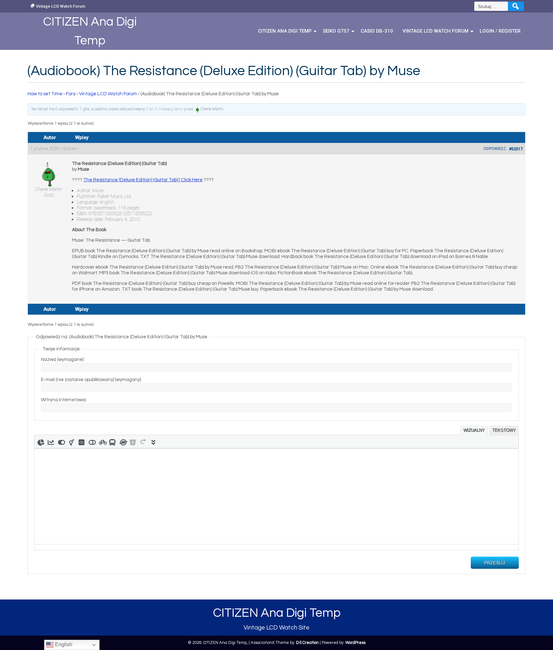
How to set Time (45, 93)
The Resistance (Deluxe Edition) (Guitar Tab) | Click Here (143, 179)
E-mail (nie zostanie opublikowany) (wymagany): (91, 379)
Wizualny (474, 430)
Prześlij (494, 562)
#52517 (516, 149)
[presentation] (40, 441)
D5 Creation (307, 642)
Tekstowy (504, 430)
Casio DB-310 (377, 31)
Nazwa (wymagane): (62, 359)
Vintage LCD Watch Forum (60, 6)
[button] (40, 441)
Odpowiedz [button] (495, 148)
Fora (71, 93)
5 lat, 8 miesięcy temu (164, 109)
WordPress (355, 642)
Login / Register (500, 31)
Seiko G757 (336, 31)
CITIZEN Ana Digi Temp (285, 31)
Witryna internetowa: (64, 399)
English (63, 644)
